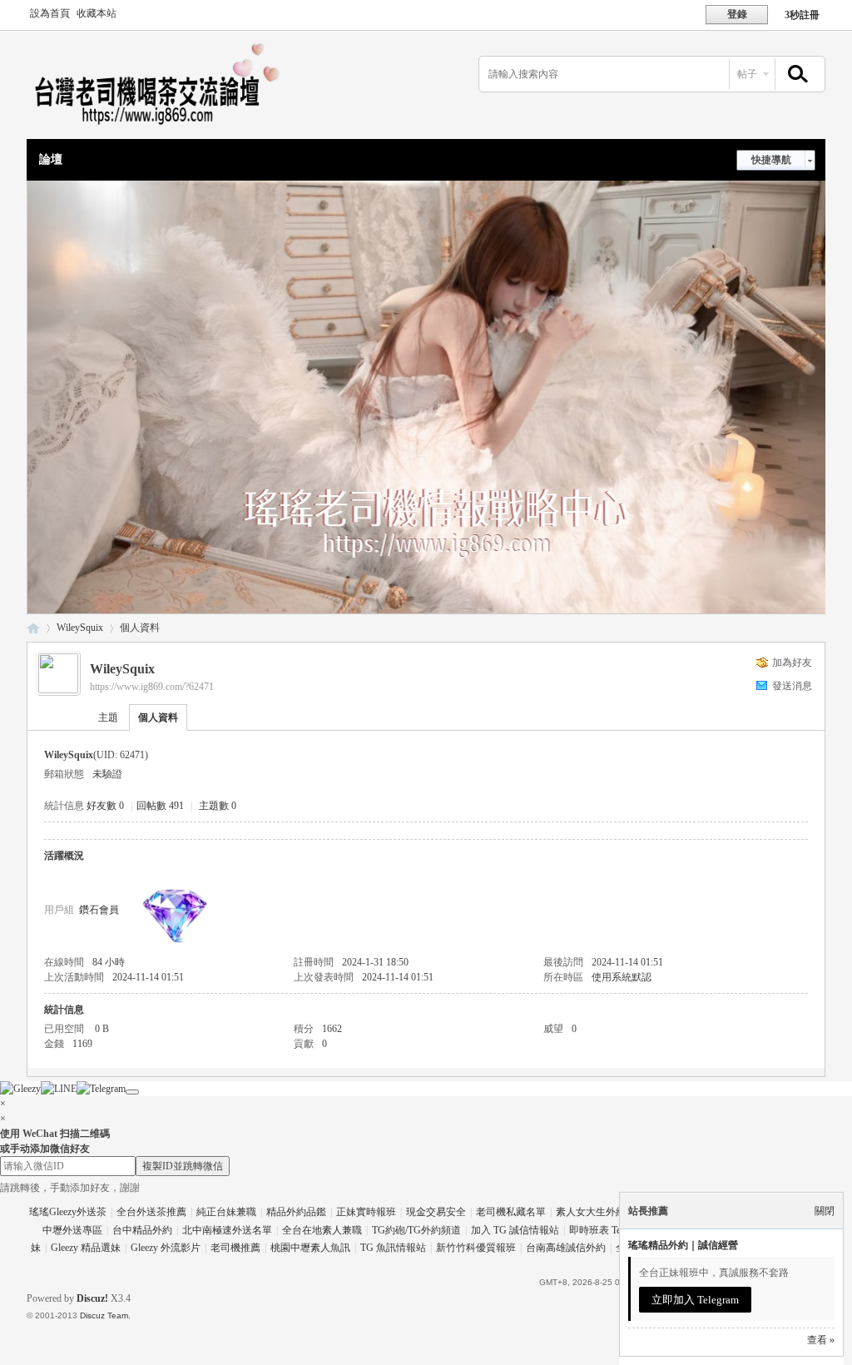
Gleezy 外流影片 (166, 1247)
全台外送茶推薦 (151, 1212)
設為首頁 (50, 13)
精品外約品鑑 (296, 1212)
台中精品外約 (142, 1230)
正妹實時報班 (366, 1212)
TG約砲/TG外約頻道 (416, 1230)
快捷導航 (771, 160)
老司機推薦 (235, 1247)
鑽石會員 (99, 910)
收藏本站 (96, 13)
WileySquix (80, 627)
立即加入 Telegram (695, 1299)
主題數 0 (217, 806)
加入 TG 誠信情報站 (515, 1230)
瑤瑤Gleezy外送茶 (67, 1212)
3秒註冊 (802, 15)
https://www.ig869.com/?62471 (152, 686)
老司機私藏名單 (511, 1212)
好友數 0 (105, 806)
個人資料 (158, 717)
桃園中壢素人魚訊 (310, 1247)
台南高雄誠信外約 (566, 1247)
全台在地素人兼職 (322, 1230)
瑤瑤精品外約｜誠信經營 (683, 1245)
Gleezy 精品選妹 (86, 1247)
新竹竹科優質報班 (476, 1247)
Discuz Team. (105, 1315)
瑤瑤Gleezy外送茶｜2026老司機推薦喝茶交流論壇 (33, 628)
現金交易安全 (436, 1212)
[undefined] (132, 1092)
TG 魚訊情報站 (393, 1247)
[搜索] (795, 74)
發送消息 (792, 686)
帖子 (747, 74)
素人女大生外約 (591, 1212)
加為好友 (792, 662)
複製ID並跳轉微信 (182, 1166)
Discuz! (92, 1298)
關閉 (825, 1211)
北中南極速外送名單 (227, 1230)
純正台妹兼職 (226, 1212)
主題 (108, 717)
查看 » (821, 1340)
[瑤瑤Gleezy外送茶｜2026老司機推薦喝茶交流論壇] (168, 129)
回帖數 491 (160, 806)
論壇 (50, 159)
